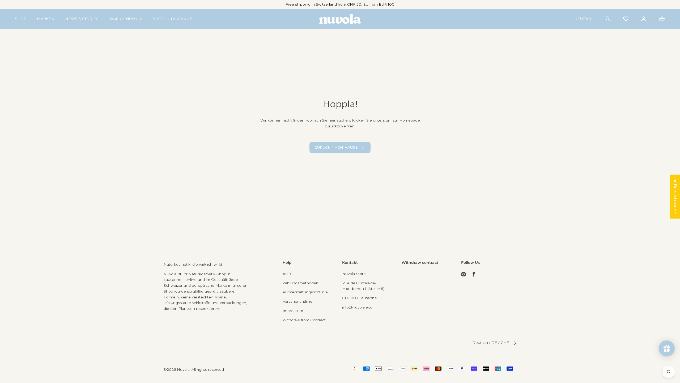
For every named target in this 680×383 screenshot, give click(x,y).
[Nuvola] (340, 19)
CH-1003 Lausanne (359, 298)
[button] (608, 19)
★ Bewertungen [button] (675, 196)
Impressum (293, 311)
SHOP (20, 18)
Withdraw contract (420, 262)
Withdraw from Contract (304, 320)
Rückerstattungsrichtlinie (305, 292)
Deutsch (583, 18)
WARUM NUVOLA (125, 18)
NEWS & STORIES (82, 18)
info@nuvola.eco (357, 307)
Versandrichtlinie (297, 301)
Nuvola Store (354, 274)
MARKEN (45, 18)
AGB (287, 274)
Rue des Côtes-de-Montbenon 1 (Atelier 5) (363, 286)
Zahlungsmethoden (300, 283)
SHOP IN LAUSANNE (172, 18)
